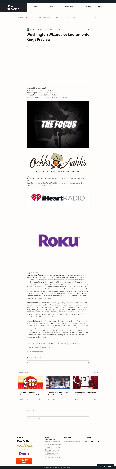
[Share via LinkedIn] (36, 357)
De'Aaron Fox (62, 343)
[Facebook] (95, 442)
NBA (29, 343)
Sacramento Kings (74, 343)
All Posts (20, 18)
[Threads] (92, 442)
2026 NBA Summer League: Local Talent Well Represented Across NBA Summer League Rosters (30, 394)
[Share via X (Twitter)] (31, 357)
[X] (89, 442)
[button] (96, 17)
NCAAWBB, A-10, (58, 18)
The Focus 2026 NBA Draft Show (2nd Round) (58, 394)
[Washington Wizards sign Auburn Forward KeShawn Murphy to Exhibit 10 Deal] (85, 382)
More (74, 18)
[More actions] (88, 29)
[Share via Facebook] (27, 357)
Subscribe (46, 1)
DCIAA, (68, 18)
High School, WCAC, (44, 18)
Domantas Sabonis (33, 347)
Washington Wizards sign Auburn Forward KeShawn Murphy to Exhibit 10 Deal (85, 394)
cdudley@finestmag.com (72, 441)
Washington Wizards (39, 343)
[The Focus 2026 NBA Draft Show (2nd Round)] (58, 382)
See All (96, 372)
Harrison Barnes (47, 347)
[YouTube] (98, 442)
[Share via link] (40, 357)
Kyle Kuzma (51, 343)
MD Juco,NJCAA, (30, 18)
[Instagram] (86, 442)
